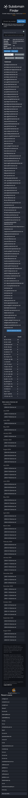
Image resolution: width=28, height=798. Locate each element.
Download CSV (20, 58)
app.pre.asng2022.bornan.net (12, 136)
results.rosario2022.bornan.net (12, 263)
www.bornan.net (8, 327)
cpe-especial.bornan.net (10, 190)
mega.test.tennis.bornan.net (11, 234)
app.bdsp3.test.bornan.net (11, 111)
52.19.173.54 (7, 339)
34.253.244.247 (8, 344)
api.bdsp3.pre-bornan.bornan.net (12, 67)
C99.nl (18, 693)
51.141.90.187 (8, 376)
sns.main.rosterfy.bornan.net (11, 281)
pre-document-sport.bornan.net (12, 249)
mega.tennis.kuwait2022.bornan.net (13, 231)
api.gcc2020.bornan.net (10, 84)
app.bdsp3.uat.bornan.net (11, 114)
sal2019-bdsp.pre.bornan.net (11, 273)
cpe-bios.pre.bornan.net (10, 188)
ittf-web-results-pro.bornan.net (12, 212)
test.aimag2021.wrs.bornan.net (12, 305)
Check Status (14, 51)
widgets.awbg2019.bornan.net (12, 320)
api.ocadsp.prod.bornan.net (11, 97)
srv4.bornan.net (8, 293)
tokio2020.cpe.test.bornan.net (12, 310)
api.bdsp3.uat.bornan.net (10, 77)
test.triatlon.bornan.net (10, 308)
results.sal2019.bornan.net (11, 266)
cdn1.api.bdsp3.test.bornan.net (12, 183)
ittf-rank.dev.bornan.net (10, 210)
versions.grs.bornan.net (10, 315)
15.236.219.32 (8, 369)
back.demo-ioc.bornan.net (11, 148)
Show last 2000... (6, 793)
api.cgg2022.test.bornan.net (11, 82)
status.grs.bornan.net (9, 300)
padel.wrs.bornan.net (9, 244)
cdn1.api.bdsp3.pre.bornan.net (12, 180)
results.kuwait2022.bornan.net (12, 261)
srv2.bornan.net (8, 288)
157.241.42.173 (8, 396)
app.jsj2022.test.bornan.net (11, 129)
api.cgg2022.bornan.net (10, 79)
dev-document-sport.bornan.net (12, 202)
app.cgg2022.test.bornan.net (11, 119)
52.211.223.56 (8, 394)
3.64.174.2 (7, 391)
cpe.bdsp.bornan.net (9, 195)
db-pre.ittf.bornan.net (9, 200)
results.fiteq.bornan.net (10, 258)
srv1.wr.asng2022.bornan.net (11, 286)
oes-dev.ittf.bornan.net (10, 239)
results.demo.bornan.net (10, 256)
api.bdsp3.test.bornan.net (10, 74)
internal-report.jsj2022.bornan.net (13, 207)
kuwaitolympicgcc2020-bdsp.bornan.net (10, 223)
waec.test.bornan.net (9, 318)
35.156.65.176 (8, 357)
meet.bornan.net (8, 229)
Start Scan (21, 21)
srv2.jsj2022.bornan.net (10, 290)
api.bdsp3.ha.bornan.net (10, 64)
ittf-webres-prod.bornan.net (11, 215)
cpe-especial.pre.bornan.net (11, 193)
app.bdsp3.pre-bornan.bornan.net (13, 104)
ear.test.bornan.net (9, 205)
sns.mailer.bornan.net (9, 278)
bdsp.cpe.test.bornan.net (10, 168)
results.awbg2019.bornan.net (11, 251)
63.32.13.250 (7, 342)
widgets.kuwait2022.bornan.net (12, 325)
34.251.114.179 (8, 379)
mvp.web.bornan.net (9, 236)
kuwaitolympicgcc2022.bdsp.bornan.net (14, 226)
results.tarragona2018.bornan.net (13, 268)
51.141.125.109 (8, 374)
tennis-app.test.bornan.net (11, 303)
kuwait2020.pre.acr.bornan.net (12, 217)
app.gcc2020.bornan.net (10, 121)
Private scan (14, 25)
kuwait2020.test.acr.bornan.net (12, 220)
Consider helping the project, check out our (14, 14)
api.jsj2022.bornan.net (10, 89)
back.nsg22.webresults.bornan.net (13, 163)
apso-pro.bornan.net (9, 141)
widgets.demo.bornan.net (10, 322)
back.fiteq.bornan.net (9, 153)
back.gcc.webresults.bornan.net (12, 156)
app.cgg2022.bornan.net (10, 116)
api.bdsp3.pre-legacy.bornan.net (12, 69)
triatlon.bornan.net (9, 313)
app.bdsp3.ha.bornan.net (10, 101)
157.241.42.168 (8, 359)
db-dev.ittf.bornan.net (9, 198)
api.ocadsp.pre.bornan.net (11, 94)
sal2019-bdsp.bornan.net (10, 271)
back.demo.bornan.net (10, 151)
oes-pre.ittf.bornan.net (10, 241)
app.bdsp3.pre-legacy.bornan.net (13, 106)
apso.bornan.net (8, 143)
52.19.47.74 (7, 354)
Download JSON (19, 54)
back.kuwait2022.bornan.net (11, 161)
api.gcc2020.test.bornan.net (11, 87)
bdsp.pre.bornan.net (9, 173)
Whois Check (7, 51)
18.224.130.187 (8, 367)
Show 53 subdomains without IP (14, 330)
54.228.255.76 (8, 381)
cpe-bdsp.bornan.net (9, 185)
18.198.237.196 (8, 386)
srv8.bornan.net (8, 298)
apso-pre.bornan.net (9, 138)
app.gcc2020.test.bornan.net (11, 124)
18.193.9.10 (7, 389)
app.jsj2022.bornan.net (10, 126)
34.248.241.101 (8, 352)
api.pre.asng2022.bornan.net (11, 99)
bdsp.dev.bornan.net (9, 170)
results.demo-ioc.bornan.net (11, 253)
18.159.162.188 (8, 371)
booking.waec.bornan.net (10, 178)
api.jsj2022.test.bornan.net (11, 92)
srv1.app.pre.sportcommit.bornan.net (13, 283)
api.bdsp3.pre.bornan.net (10, 72)
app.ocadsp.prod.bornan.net (11, 133)
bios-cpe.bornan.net (9, 175)
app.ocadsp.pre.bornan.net (11, 131)
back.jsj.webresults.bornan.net (12, 158)
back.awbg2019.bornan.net (11, 146)
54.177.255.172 (8, 384)
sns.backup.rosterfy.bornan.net (12, 276)
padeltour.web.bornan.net (11, 246)
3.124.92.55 (7, 362)
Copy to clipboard (10, 58)
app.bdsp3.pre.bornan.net (11, 109)
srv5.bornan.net (8, 295)
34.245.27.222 (8, 349)
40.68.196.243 (8, 347)
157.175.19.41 (8, 364)
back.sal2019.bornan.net (10, 166)
